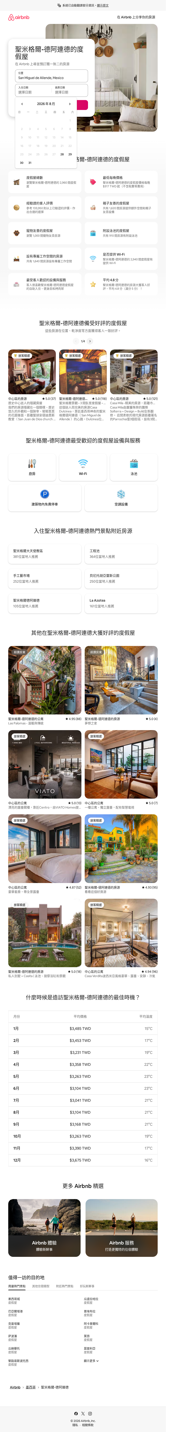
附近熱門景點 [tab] (64, 1286)
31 (29, 163)
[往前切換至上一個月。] (22, 104)
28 (62, 154)
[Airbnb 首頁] (18, 17)
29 (70, 154)
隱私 (75, 1425)
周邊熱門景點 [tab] (17, 1286)
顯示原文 (103, 5)
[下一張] (90, 341)
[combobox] (51, 77)
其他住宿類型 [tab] (40, 1286)
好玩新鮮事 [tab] (87, 1286)
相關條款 (88, 1425)
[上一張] (76, 341)
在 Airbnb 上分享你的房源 (136, 17)
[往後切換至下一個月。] (69, 104)
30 (21, 163)
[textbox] (33, 92)
